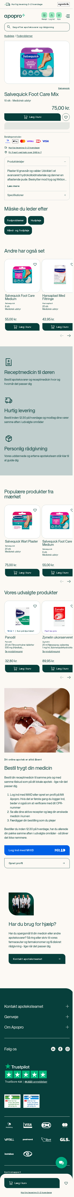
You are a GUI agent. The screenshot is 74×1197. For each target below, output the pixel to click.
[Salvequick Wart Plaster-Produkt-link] (22, 532)
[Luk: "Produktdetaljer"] (36, 153)
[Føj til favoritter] (66, 1183)
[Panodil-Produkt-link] (22, 628)
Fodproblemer (25, 36)
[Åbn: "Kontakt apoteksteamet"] (36, 997)
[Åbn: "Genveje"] (36, 1008)
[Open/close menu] (66, 16)
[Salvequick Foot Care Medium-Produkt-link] (22, 286)
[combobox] (36, 27)
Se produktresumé (14, 643)
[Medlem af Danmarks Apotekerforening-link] (62, 4)
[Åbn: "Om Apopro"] (36, 1018)
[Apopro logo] (14, 16)
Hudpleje (9, 36)
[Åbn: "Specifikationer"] (36, 186)
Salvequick (62, 88)
